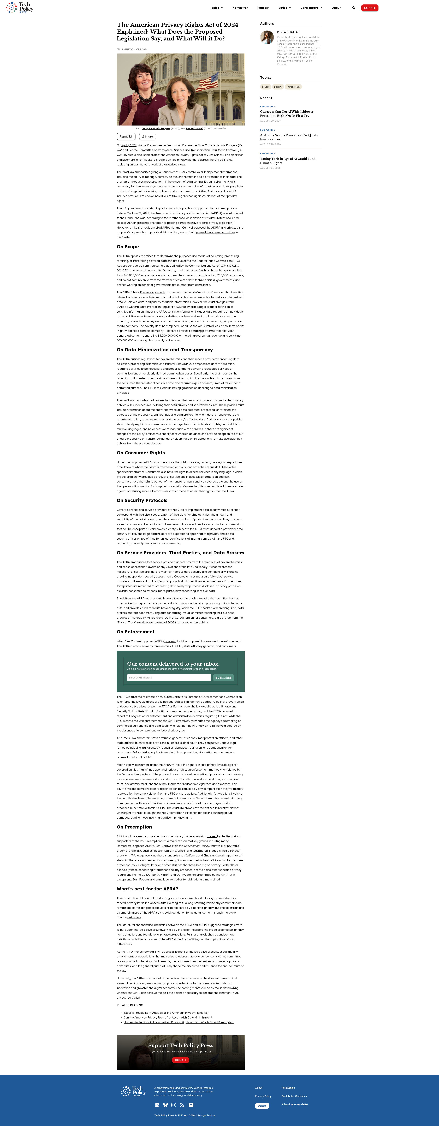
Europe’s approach (152, 292)
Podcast (263, 7)
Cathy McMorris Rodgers (156, 128)
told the (191, 846)
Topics (214, 7)
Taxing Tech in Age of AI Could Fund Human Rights (288, 161)
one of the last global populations (148, 907)
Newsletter (240, 7)
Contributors (309, 7)
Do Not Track (126, 622)
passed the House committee (215, 232)
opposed (200, 227)
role (178, 725)
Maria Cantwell (194, 128)
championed (228, 769)
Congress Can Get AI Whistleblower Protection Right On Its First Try (287, 113)
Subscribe (224, 677)
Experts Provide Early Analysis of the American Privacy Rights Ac (165, 1012)
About (336, 7)
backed (212, 836)
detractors (134, 917)
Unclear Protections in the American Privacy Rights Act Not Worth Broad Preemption (179, 1022)
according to (155, 218)
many (225, 841)
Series (282, 7)
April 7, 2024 (129, 145)
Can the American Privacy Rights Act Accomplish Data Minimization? (168, 1017)
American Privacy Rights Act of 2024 (189, 155)
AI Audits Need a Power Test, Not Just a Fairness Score (289, 137)
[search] (353, 7)
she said (170, 641)
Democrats (124, 846)
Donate (370, 8)
